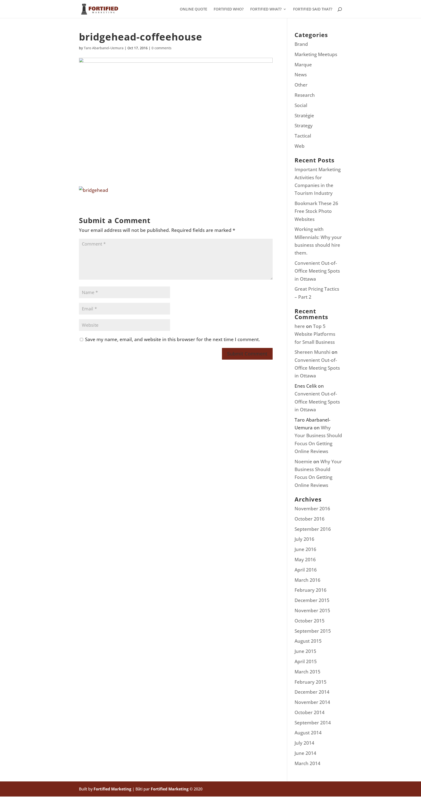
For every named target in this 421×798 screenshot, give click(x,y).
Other (301, 85)
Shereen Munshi (312, 352)
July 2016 (304, 539)
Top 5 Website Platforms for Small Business (315, 334)
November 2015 (312, 610)
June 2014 (305, 753)
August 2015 (308, 641)
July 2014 (304, 743)
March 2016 (307, 580)
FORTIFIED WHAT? (266, 9)
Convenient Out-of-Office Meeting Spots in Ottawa (317, 271)
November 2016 (312, 508)
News (301, 74)
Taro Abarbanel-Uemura (104, 48)
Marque (303, 64)
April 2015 (306, 661)
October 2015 (310, 621)
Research (305, 95)
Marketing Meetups (316, 54)
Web (300, 146)
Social (301, 105)
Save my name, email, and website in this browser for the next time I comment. (172, 339)
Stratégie (304, 115)
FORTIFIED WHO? (229, 9)
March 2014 (307, 763)
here (300, 326)
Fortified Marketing (112, 789)
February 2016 (310, 590)
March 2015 (307, 672)
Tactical (303, 136)
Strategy (304, 125)
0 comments (162, 48)
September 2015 (313, 631)
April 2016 (306, 570)
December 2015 (312, 600)
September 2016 (313, 529)
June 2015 (305, 651)
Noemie (303, 461)
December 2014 (312, 692)
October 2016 (310, 519)
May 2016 (305, 559)
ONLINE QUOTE (193, 9)
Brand (301, 44)
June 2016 (305, 549)
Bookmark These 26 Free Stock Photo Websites (316, 211)
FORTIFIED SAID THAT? (312, 9)
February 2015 (310, 682)
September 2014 (313, 722)
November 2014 (312, 702)
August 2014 (308, 732)
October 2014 (310, 712)
